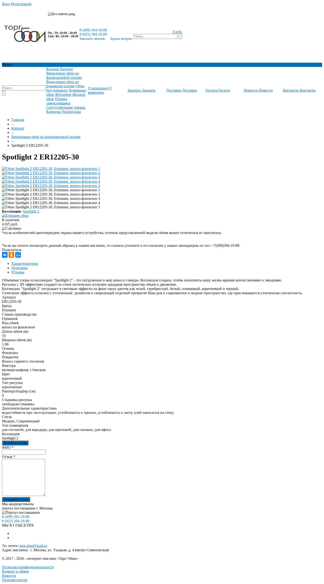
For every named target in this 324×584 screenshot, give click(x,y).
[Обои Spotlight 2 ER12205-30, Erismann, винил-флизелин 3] (51, 177)
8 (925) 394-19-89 (93, 34)
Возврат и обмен (15, 571)
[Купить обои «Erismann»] (15, 216)
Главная (17, 120)
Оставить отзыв (15, 443)
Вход (6, 4)
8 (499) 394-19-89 (93, 30)
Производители (14, 580)
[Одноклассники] (11, 255)
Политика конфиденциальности (28, 567)
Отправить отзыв (16, 499)
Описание (19, 268)
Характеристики (24, 264)
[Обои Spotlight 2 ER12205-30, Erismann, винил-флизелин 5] (51, 186)
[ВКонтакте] (5, 255)
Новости (9, 576)
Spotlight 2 (31, 211)
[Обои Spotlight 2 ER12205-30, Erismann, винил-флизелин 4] (51, 181)
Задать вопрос (121, 39)
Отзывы (17, 272)
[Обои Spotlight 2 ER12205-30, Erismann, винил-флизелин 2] (51, 173)
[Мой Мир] (18, 255)
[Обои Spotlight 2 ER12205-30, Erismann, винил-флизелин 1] (51, 169)
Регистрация (21, 4)
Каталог (17, 128)
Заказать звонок (92, 39)
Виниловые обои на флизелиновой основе (45, 137)
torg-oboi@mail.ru (33, 546)
